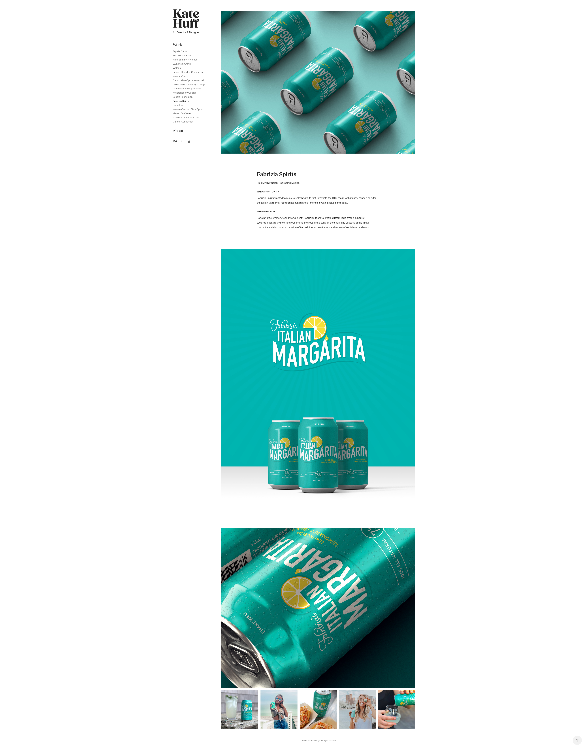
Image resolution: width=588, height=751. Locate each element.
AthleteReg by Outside (184, 92)
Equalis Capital (180, 51)
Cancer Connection (183, 121)
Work (177, 45)
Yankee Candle (181, 76)
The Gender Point (182, 55)
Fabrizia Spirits (181, 101)
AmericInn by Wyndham (185, 59)
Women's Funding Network (187, 88)
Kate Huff (187, 19)
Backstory (178, 105)
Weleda (177, 68)
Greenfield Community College (189, 84)
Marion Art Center (182, 113)
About (178, 131)
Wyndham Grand (182, 63)
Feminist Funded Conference (188, 72)
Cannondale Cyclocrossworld (188, 80)
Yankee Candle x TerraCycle (187, 109)
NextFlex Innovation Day (186, 117)
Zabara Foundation (183, 96)
